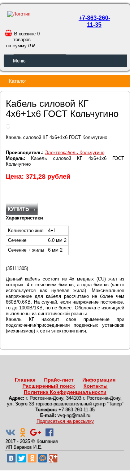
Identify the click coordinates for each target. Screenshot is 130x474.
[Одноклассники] (32, 458)
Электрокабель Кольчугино (74, 152)
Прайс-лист (59, 380)
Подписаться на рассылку (65, 421)
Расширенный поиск (48, 386)
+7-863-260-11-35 (94, 21)
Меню (19, 61)
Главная (25, 380)
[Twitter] (21, 458)
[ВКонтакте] (11, 458)
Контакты (95, 386)
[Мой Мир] (42, 458)
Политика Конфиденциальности (65, 392)
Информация (99, 380)
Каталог (17, 81)
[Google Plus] (53, 458)
